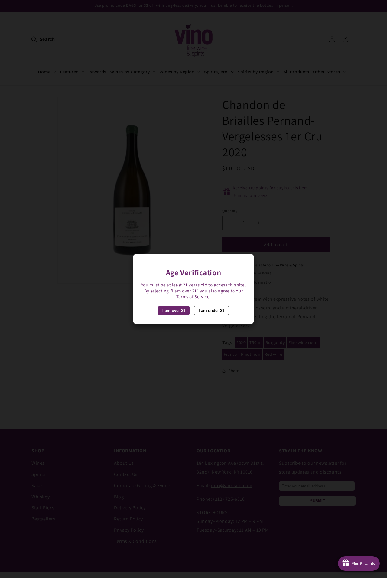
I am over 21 (173, 310)
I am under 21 (211, 310)
